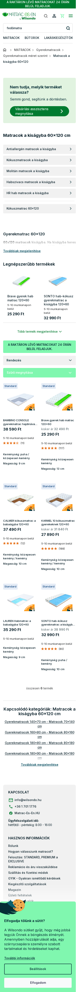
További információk (19, 958)
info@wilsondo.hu (28, 800)
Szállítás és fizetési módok (28, 872)
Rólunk (13, 846)
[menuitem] (11, 38)
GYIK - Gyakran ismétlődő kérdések (34, 878)
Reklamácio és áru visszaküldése (33, 867)
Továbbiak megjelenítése (39, 764)
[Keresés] (46, 16)
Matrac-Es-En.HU (27, 813)
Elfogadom (38, 982)
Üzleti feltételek (20, 895)
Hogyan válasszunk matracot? (30, 851)
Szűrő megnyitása (20, 372)
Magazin (14, 890)
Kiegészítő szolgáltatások (27, 884)
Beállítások (38, 969)
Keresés (68, 28)
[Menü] (70, 16)
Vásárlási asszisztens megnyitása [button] (31, 111)
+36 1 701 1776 (25, 806)
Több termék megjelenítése (37, 331)
